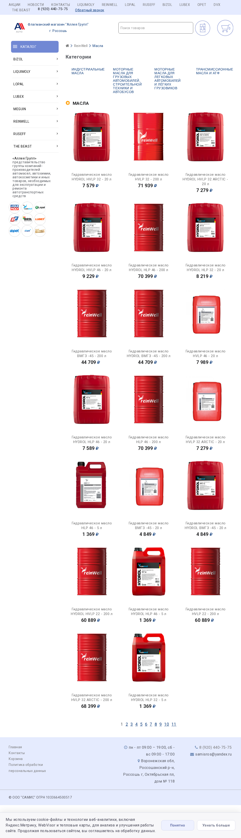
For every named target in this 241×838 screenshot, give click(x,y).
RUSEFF (149, 5)
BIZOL (167, 5)
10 (166, 724)
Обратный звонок (89, 10)
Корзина (16, 759)
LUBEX (185, 5)
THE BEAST (21, 10)
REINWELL (110, 5)
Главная (15, 747)
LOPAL (130, 5)
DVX (217, 5)
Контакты (60, 5)
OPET (201, 5)
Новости (36, 5)
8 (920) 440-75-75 (53, 9)
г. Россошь (58, 28)
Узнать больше (216, 825)
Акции (14, 5)
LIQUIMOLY (86, 5)
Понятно (177, 825)
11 (174, 724)
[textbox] (156, 28)
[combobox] (155, 28)
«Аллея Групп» (24, 158)
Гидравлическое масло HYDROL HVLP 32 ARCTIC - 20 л (205, 179)
